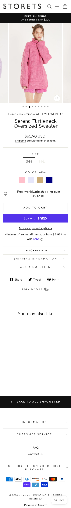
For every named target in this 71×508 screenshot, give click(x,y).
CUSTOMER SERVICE (34, 434)
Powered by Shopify (35, 504)
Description (35, 250)
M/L (42, 161)
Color (35, 172)
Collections (26, 114)
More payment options (35, 228)
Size (36, 154)
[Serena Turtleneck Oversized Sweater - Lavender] (13, 373)
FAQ (35, 447)
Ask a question (35, 266)
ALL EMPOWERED (48, 114)
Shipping (20, 140)
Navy (49, 180)
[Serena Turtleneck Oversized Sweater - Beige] (17, 373)
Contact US (35, 454)
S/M (29, 161)
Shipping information (35, 258)
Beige (40, 180)
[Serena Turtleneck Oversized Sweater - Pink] (9, 373)
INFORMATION (34, 421)
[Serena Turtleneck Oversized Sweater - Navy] (22, 373)
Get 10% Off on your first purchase (34, 467)
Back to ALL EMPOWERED (38, 401)
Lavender (31, 180)
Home (12, 114)
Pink (22, 180)
